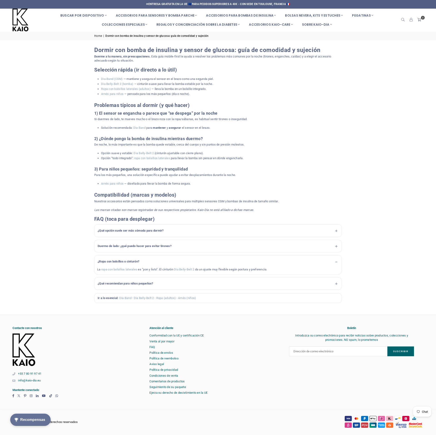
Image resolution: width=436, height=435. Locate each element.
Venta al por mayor (161, 341)
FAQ (152, 347)
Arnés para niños (112, 94)
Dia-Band (139, 127)
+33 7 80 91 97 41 (29, 373)
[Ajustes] (411, 20)
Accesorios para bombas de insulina (239, 15)
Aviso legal (156, 364)
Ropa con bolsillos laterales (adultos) (126, 89)
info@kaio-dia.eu (29, 380)
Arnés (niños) (187, 298)
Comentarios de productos (167, 381)
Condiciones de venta (163, 375)
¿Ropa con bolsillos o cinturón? (118, 261)
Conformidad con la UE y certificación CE (176, 335)
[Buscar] (403, 20)
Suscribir (400, 351)
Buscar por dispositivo (82, 15)
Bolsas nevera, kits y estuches (312, 15)
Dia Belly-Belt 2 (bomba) (117, 84)
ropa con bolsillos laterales (152, 158)
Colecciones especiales (123, 24)
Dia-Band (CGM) (112, 79)
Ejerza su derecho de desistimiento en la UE (178, 392)
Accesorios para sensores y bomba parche (155, 15)
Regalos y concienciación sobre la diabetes (196, 24)
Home (98, 35)
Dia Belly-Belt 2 (144, 153)
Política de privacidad (163, 369)
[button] (419, 20)
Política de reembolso (163, 358)
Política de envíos (161, 352)
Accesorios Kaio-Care (269, 24)
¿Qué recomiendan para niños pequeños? (125, 283)
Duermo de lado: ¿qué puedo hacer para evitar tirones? (134, 246)
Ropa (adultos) (166, 298)
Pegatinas (361, 15)
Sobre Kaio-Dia (315, 24)
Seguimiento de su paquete (167, 387)
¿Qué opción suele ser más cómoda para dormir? (131, 230)
